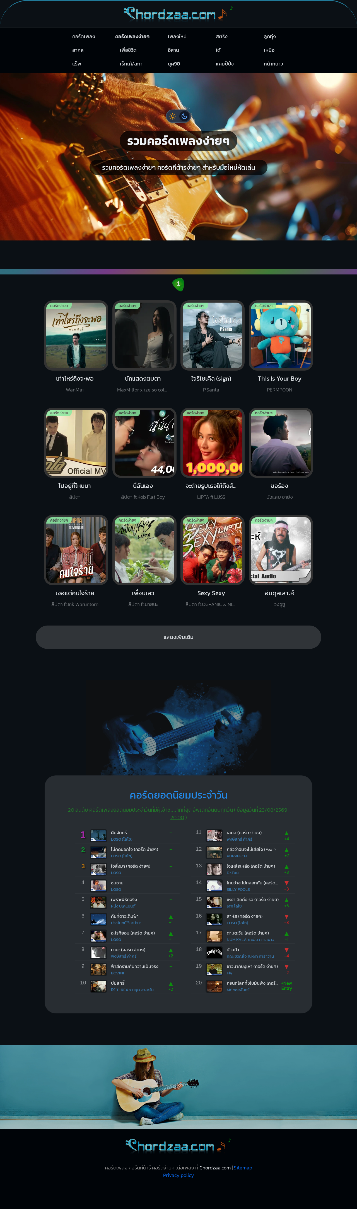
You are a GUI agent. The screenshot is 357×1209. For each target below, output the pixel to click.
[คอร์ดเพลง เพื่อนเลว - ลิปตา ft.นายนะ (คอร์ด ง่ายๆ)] (144, 581)
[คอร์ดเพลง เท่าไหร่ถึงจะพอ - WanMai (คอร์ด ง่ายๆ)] (76, 367)
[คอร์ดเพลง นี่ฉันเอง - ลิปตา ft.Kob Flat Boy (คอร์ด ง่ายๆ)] (144, 474)
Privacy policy (178, 1175)
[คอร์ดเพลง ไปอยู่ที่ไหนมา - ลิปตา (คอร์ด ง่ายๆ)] (76, 474)
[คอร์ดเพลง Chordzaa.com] (178, 25)
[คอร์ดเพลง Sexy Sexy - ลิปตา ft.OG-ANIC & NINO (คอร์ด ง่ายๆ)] (212, 581)
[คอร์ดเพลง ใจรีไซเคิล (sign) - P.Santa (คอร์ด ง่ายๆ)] (212, 367)
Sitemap (243, 1167)
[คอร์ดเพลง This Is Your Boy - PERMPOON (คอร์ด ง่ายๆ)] (281, 367)
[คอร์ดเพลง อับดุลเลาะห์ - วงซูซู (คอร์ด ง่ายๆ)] (281, 581)
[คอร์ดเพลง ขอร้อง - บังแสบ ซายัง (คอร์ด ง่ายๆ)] (281, 474)
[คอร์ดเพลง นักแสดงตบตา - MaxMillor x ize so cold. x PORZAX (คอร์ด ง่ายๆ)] (144, 367)
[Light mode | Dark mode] (178, 116)
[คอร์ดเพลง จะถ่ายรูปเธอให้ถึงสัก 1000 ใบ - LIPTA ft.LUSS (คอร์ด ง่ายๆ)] (212, 474)
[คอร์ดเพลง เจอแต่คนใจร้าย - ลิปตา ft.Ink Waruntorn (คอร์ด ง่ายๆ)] (76, 581)
